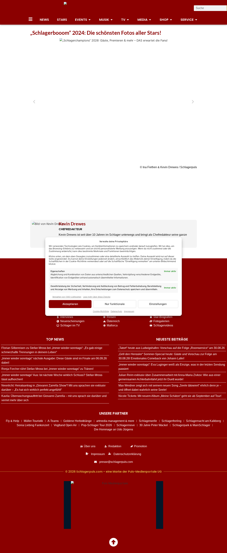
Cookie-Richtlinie (101, 311)
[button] (34, 102)
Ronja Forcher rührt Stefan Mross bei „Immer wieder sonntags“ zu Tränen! (47, 368)
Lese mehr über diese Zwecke (96, 297)
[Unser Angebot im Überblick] (30, 19)
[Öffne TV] (127, 19)
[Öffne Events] (89, 19)
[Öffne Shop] (171, 19)
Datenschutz (116, 311)
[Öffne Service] (196, 19)
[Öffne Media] (150, 19)
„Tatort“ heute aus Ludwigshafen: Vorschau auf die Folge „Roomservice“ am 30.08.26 (171, 347)
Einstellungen (158, 304)
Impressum (129, 311)
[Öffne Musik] (111, 19)
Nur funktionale (115, 304)
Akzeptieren (70, 304)
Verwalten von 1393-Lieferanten (66, 297)
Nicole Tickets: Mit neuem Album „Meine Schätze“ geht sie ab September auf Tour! (169, 395)
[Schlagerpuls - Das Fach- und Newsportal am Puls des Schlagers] (113, 8)
